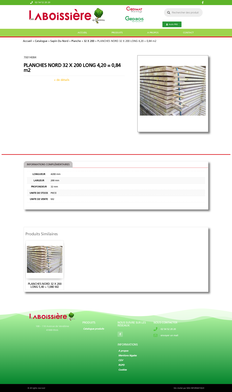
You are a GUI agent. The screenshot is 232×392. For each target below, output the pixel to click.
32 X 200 (89, 41)
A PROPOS (153, 32)
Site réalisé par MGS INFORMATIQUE (189, 388)
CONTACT (188, 32)
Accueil (27, 41)
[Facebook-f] (120, 334)
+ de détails (61, 80)
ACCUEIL (82, 32)
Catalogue (41, 41)
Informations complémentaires (48, 164)
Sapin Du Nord (59, 41)
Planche (76, 41)
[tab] (48, 164)
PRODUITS (117, 32)
